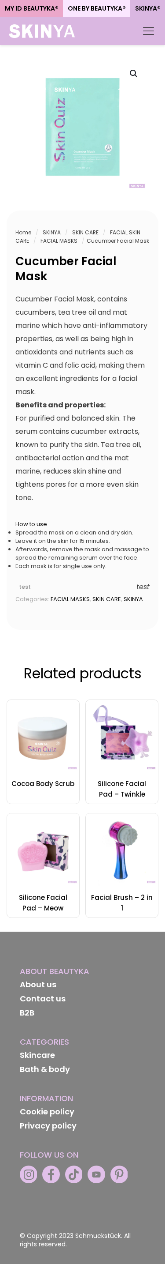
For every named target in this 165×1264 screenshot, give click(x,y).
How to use (31, 524)
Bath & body (45, 1069)
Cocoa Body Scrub (42, 783)
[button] (134, 74)
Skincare (37, 1055)
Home (23, 232)
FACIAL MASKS (58, 241)
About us (38, 984)
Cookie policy (47, 1111)
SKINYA (52, 232)
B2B (27, 1012)
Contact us (43, 998)
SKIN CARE (85, 232)
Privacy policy (48, 1125)
